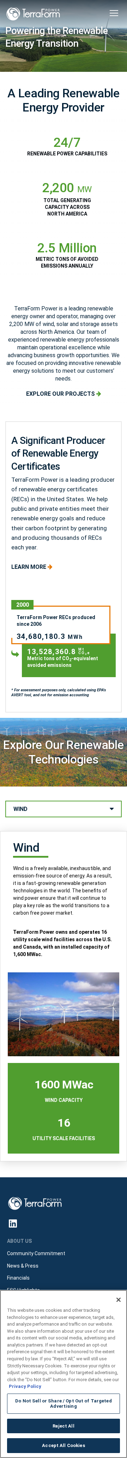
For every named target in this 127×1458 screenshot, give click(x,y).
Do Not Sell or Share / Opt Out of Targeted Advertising (63, 1403)
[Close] (118, 1300)
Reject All (63, 1426)
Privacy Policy (25, 1386)
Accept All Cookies (63, 1445)
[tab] (63, 809)
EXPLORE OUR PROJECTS (61, 393)
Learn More (29, 567)
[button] (114, 13)
